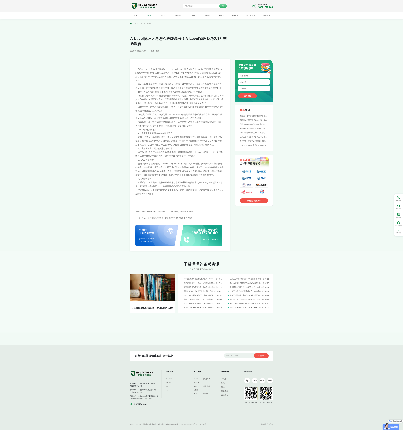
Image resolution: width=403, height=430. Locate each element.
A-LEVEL (147, 23)
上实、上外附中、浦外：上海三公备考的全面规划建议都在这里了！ (200, 299)
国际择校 (224, 391)
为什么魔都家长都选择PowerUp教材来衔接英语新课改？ (246, 283)
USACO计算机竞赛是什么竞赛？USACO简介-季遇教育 (254, 145)
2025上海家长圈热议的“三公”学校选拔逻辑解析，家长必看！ (200, 295)
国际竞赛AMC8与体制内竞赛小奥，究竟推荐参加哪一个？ (254, 124)
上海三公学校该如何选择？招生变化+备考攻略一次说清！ (246, 279)
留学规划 (224, 395)
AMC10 (196, 382)
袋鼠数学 (206, 386)
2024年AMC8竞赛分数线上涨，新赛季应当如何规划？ (254, 120)
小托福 (223, 379)
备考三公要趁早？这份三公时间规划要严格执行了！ (246, 295)
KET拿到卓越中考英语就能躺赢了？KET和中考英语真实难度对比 (200, 279)
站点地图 (203, 424)
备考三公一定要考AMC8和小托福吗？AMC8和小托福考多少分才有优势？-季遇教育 (254, 141)
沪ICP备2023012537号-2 (189, 424)
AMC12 (196, 386)
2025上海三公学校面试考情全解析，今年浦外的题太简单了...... (246, 303)
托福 (223, 383)
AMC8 (196, 379)
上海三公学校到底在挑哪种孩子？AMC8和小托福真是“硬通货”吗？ (246, 291)
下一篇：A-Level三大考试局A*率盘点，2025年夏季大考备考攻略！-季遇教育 (164, 218)
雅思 (223, 387)
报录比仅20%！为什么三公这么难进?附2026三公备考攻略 (200, 291)
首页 (136, 23)
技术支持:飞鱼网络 (267, 424)
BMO (195, 394)
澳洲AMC (207, 379)
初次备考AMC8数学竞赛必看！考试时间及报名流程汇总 (254, 128)
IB (167, 390)
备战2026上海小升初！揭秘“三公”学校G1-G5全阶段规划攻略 (246, 287)
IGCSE (168, 382)
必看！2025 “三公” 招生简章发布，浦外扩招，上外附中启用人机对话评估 (200, 307)
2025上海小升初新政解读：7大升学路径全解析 (200, 303)
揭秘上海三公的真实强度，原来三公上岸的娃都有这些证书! (200, 287)
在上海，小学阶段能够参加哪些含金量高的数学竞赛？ (254, 116)
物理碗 (205, 394)
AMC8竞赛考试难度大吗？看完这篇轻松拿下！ (254, 133)
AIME (196, 390)
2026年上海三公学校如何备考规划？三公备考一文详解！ (246, 299)
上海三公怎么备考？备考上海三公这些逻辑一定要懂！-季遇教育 (254, 137)
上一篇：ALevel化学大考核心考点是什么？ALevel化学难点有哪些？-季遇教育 (164, 211)
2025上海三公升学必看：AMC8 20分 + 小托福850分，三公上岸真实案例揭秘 (246, 307)
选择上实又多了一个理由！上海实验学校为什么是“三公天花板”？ (200, 283)
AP (167, 386)
